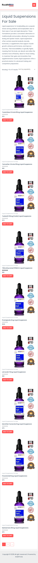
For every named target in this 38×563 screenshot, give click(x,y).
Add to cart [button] (7, 120)
